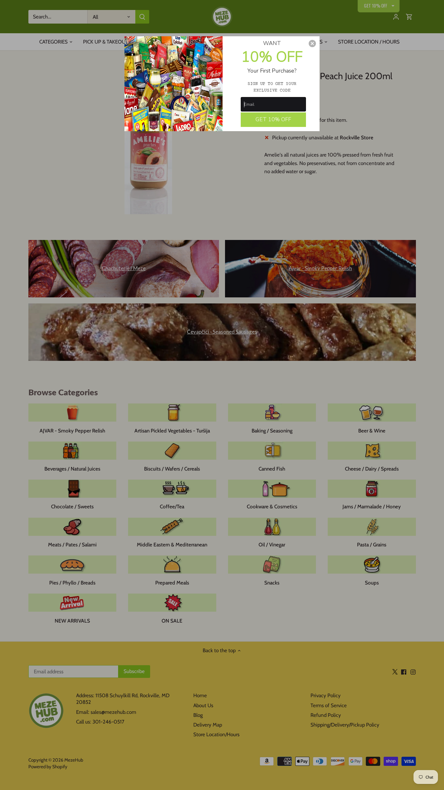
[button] (312, 43)
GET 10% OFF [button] (273, 119)
